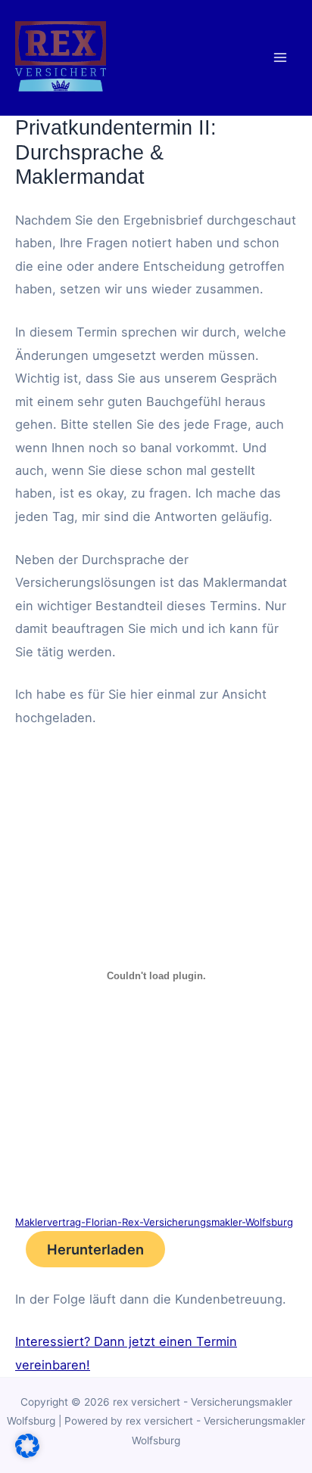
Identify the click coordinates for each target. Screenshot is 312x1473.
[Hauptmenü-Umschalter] (280, 58)
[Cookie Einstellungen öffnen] (27, 1453)
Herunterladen (95, 1249)
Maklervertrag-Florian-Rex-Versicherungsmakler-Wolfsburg (154, 1222)
